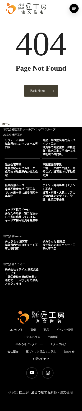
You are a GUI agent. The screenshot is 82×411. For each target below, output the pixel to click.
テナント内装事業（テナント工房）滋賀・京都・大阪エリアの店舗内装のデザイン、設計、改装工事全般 (59, 192)
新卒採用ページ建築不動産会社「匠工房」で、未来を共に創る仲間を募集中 (21, 191)
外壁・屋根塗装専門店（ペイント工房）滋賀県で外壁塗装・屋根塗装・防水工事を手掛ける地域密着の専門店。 (59, 147)
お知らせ (69, 351)
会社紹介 (13, 351)
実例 (33, 329)
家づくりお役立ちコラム (41, 351)
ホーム (6, 124)
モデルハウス (32, 337)
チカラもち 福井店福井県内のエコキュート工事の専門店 (59, 245)
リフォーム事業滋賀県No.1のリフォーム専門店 (21, 144)
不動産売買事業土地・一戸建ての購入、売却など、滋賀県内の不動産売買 (59, 170)
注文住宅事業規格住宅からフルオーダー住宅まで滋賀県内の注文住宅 (21, 170)
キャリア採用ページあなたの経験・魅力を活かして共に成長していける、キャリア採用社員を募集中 (21, 215)
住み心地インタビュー (29, 344)
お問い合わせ (41, 358)
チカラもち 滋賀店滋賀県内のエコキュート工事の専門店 (21, 245)
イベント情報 (64, 329)
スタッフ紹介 (58, 344)
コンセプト (16, 329)
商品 (46, 329)
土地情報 (53, 337)
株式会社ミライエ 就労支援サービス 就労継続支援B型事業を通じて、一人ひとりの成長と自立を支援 (21, 276)
